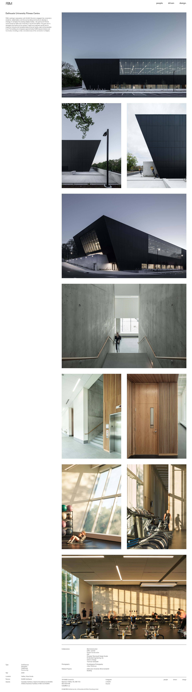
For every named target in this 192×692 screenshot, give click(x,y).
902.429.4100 (66, 684)
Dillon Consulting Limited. (92, 689)
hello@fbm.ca (66, 686)
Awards (108, 684)
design (184, 679)
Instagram (109, 679)
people (166, 679)
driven (175, 679)
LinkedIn (108, 682)
